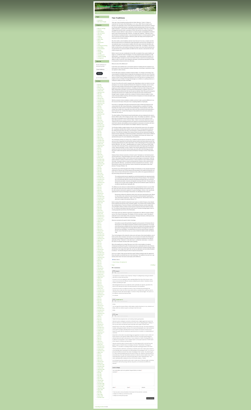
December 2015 (100, 252)
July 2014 (99, 279)
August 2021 (100, 146)
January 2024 (100, 112)
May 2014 (99, 282)
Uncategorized (100, 58)
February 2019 (100, 193)
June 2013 (99, 299)
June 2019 (99, 187)
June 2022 (99, 132)
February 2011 (100, 343)
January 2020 (100, 176)
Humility (99, 36)
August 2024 (100, 104)
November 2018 (100, 198)
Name (114, 387)
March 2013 (99, 304)
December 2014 (100, 271)
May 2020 (99, 170)
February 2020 (100, 174)
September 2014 (100, 276)
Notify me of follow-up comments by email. (123, 393)
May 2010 (99, 357)
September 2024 (100, 103)
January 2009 (100, 382)
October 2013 (100, 293)
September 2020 (100, 163)
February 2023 (100, 121)
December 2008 (100, 383)
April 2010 (99, 358)
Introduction (100, 20)
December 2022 (100, 125)
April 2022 (99, 135)
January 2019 (100, 195)
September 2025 (100, 92)
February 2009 (100, 380)
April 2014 (99, 283)
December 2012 (100, 308)
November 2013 (100, 291)
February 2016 (100, 249)
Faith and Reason (101, 33)
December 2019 (100, 177)
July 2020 (99, 167)
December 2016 (100, 234)
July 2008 (99, 391)
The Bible (99, 53)
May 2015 (99, 263)
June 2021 (99, 149)
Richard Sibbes (100, 47)
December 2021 (100, 140)
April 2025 (99, 95)
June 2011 (99, 336)
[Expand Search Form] (154, 12)
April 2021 (99, 153)
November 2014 (100, 272)
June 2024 (99, 107)
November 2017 (100, 216)
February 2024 (100, 111)
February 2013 (100, 305)
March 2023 (99, 120)
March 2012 (99, 322)
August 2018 (100, 202)
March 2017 (99, 229)
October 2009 (100, 368)
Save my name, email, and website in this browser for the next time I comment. (130, 392)
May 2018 (99, 207)
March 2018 (99, 210)
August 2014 (100, 277)
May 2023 (99, 117)
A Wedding (152, 265)
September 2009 (100, 369)
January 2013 (100, 307)
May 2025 (99, 93)
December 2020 (100, 159)
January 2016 (100, 251)
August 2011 (100, 333)
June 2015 (99, 262)
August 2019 (100, 184)
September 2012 (100, 313)
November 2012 (100, 310)
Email (128, 387)
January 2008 (100, 396)
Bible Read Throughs (101, 21)
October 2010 (100, 349)
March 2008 (99, 394)
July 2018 (99, 204)
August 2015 (100, 258)
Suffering (99, 50)
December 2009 (100, 364)
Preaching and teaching (102, 45)
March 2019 (99, 192)
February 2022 (100, 139)
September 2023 (100, 114)
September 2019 (100, 182)
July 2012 (99, 316)
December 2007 (100, 397)
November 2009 (100, 366)
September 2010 (100, 350)
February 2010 (100, 361)
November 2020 (100, 160)
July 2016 (99, 241)
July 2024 (99, 106)
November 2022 (100, 126)
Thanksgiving (100, 51)
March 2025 (99, 97)
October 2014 (100, 274)
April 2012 (99, 321)
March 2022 (99, 137)
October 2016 (100, 237)
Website (143, 387)
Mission (99, 40)
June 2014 (99, 280)
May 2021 (99, 151)
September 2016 (100, 238)
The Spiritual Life (123, 262)
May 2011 (99, 338)
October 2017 (100, 218)
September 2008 (100, 388)
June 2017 (99, 224)
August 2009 (100, 371)
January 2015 (100, 269)
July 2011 (99, 335)
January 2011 (100, 344)
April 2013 (99, 302)
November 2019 (100, 179)
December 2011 (100, 327)
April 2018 (99, 209)
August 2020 (100, 165)
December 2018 (100, 196)
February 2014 (100, 286)
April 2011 (99, 339)
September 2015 (100, 257)
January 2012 (100, 325)
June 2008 (99, 392)
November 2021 (100, 142)
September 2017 (100, 220)
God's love (99, 34)
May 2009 (99, 375)
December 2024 (100, 100)
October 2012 (100, 311)
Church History (116, 262)
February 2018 (100, 212)
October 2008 (100, 386)
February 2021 (100, 156)
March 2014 (99, 285)
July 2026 (99, 84)
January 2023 (100, 123)
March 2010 (99, 360)
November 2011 (100, 329)
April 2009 (99, 377)
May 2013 (99, 300)
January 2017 (100, 232)
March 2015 (99, 266)
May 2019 (99, 188)
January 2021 (100, 157)
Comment (115, 372)
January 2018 (100, 213)
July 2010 (99, 353)
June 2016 (99, 243)
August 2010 (100, 352)
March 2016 (99, 248)
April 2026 (99, 86)
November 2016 (100, 235)
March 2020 (99, 173)
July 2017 (99, 223)
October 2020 (100, 162)
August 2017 (100, 221)
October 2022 (100, 128)
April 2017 (99, 227)
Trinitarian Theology (101, 56)
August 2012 (100, 315)
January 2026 (100, 87)
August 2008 (100, 389)
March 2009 (99, 378)
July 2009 (99, 372)
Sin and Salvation (101, 48)
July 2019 (99, 185)
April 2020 (99, 171)
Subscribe (100, 73)
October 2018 (100, 199)
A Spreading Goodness (109, 6)
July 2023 (99, 115)
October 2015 (100, 255)
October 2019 (100, 181)
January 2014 (100, 288)
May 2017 (99, 226)
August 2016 (100, 240)
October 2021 (100, 143)
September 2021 (100, 145)
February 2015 (100, 268)
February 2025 (100, 98)
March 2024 (99, 109)
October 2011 (100, 330)
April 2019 (99, 190)
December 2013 (100, 290)
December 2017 (100, 215)
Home (98, 12)
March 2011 (99, 341)
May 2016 (99, 244)
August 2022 (100, 129)
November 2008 (100, 385)
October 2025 (100, 90)
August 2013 (100, 296)
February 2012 (100, 324)
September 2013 (100, 294)
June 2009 (99, 374)
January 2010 (100, 363)
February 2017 (100, 230)
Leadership (99, 37)
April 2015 (99, 265)
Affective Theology (101, 28)
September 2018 (100, 201)
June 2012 (99, 318)
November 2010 (100, 347)
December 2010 (100, 346)
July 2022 (99, 131)
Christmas (99, 30)
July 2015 (99, 260)
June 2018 (99, 206)
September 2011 (100, 332)
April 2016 (99, 246)
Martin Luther (100, 39)
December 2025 (100, 89)
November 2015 (100, 254)
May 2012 (99, 319)
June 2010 (99, 355)
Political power (100, 42)
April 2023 (99, 118)
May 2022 (99, 134)
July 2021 (99, 148)
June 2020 (99, 168)
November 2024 (100, 101)
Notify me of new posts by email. (121, 395)
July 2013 (99, 297)
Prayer (113, 265)
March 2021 (99, 154)
